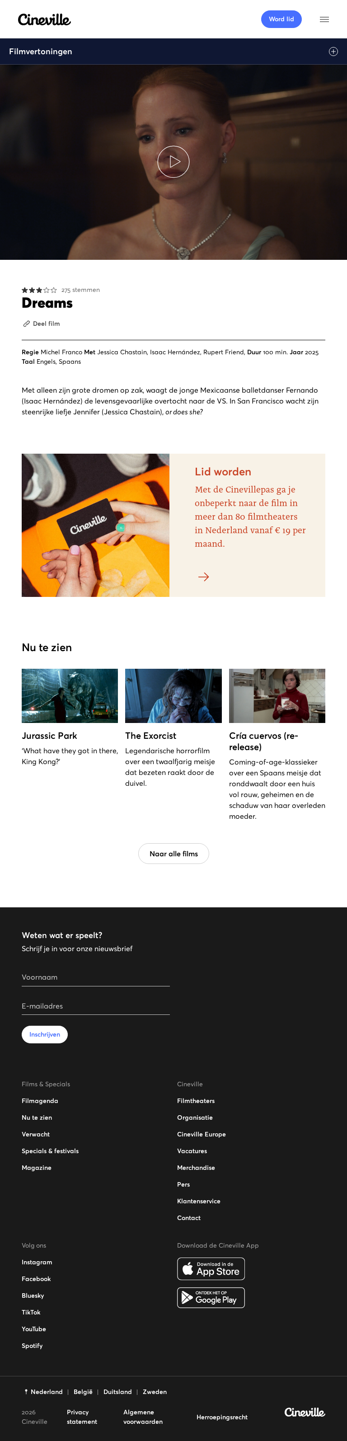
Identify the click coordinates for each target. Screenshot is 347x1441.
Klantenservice (198, 1201)
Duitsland (117, 1392)
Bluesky (33, 1295)
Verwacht (36, 1134)
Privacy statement (82, 1417)
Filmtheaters (196, 1101)
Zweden (155, 1392)
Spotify (32, 1346)
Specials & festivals (50, 1151)
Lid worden (223, 472)
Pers (183, 1184)
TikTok (31, 1312)
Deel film (46, 323)
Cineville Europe (201, 1134)
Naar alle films (174, 853)
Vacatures (192, 1151)
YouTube (34, 1329)
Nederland (47, 1392)
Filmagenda (40, 1101)
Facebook (36, 1279)
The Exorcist (150, 736)
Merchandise (196, 1168)
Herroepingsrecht (222, 1417)
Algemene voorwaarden (143, 1417)
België (83, 1392)
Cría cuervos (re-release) (263, 741)
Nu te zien (37, 1117)
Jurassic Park (49, 736)
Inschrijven (44, 1034)
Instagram (37, 1262)
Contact (189, 1218)
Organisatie (195, 1117)
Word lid (281, 19)
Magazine (37, 1168)
